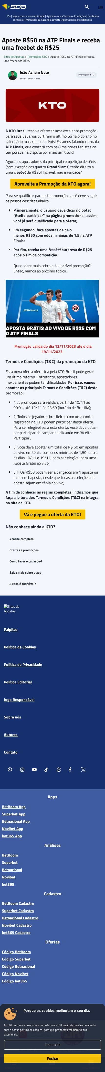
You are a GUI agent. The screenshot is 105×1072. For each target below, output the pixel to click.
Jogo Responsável (19, 699)
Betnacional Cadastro (20, 918)
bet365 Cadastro (16, 932)
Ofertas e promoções (24, 550)
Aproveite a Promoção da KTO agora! (52, 183)
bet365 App (12, 836)
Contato (11, 752)
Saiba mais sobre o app (25, 572)
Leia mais (52, 1044)
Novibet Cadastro (17, 925)
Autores (11, 734)
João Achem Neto (34, 72)
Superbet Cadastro (18, 911)
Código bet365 (14, 981)
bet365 (8, 884)
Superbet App (13, 814)
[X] (83, 769)
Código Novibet (15, 974)
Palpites (11, 629)
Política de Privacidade (23, 664)
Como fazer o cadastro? (26, 561)
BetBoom (10, 855)
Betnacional (12, 870)
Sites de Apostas (14, 56)
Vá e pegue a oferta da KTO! (52, 514)
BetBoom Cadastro (18, 903)
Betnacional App (16, 821)
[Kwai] (59, 769)
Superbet (10, 862)
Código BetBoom (16, 952)
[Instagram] (22, 769)
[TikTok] (47, 769)
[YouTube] (34, 769)
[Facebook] (71, 769)
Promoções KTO (37, 56)
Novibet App (12, 828)
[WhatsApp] (10, 769)
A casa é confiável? (23, 583)
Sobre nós (12, 717)
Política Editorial (18, 682)
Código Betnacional (18, 966)
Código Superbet (16, 959)
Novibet (8, 877)
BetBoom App (14, 807)
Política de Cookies (20, 646)
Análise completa (22, 538)
